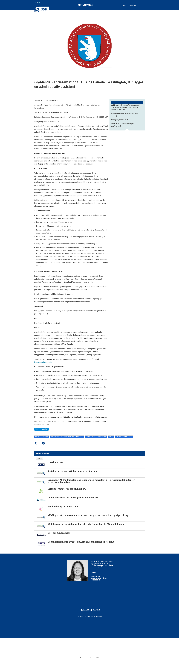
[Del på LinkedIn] (39, 443)
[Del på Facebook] (36, 443)
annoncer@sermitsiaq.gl (99, 578)
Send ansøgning (41, 429)
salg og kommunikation (124, 436)
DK (39, 2)
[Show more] (127, 130)
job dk (111, 436)
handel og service (41, 436)
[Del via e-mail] (43, 443)
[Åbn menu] (141, 5)
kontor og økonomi (99, 436)
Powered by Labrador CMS (89, 658)
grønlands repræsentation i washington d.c (67, 436)
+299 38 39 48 (95, 580)
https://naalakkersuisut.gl (44, 362)
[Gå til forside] (41, 9)
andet (88, 436)
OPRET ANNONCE (129, 5)
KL (35, 2)
